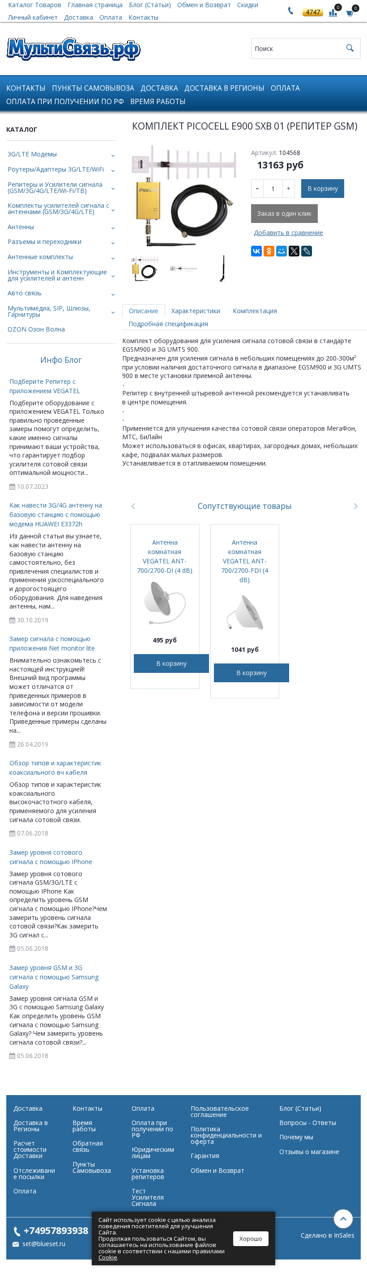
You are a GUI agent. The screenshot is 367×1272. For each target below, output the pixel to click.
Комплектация (255, 310)
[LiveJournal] (306, 251)
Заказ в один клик (284, 213)
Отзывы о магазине (309, 1151)
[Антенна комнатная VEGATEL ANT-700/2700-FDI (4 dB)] (245, 612)
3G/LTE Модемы (32, 154)
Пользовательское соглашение (220, 1111)
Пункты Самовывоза (93, 88)
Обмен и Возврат (217, 1170)
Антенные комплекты (40, 256)
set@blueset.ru (43, 1243)
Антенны (21, 226)
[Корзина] (350, 12)
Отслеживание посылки (34, 1173)
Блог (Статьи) (300, 1108)
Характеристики (195, 310)
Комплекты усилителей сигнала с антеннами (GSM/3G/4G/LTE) (58, 208)
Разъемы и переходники (44, 241)
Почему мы (296, 1137)
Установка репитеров (148, 1173)
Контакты (143, 17)
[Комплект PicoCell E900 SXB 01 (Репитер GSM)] (183, 198)
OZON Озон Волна (36, 329)
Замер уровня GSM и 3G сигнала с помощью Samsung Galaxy (53, 977)
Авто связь (25, 293)
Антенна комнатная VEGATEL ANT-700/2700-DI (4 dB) (164, 556)
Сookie (107, 1257)
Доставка (78, 17)
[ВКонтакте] (256, 251)
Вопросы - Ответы (307, 1122)
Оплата (110, 17)
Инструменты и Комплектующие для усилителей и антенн (57, 275)
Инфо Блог (61, 360)
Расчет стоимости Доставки (30, 1149)
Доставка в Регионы (224, 88)
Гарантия (205, 1155)
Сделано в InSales (327, 1235)
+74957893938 (56, 1230)
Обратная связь (88, 1146)
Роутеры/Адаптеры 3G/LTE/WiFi (56, 169)
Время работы (158, 101)
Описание (143, 310)
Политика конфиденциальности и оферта (226, 1135)
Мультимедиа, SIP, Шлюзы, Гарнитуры (49, 311)
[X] (294, 251)
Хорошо (250, 1238)
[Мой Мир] (281, 251)
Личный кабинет (33, 17)
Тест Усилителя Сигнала (148, 1197)
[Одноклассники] (269, 251)
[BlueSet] (73, 46)
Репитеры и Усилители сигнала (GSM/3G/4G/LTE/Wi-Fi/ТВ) (55, 187)
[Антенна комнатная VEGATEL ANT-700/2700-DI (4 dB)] (164, 602)
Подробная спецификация (168, 323)
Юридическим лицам (153, 1152)
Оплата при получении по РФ (65, 101)
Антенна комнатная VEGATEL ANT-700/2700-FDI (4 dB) (244, 561)
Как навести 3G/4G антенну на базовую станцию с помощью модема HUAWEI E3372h (55, 514)
